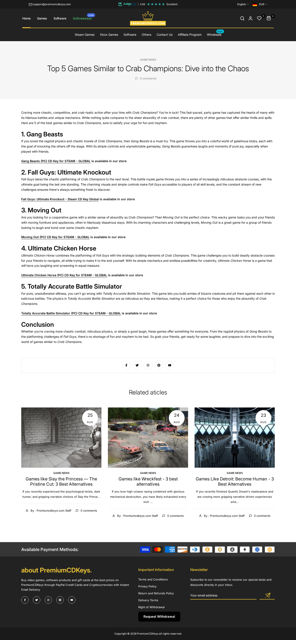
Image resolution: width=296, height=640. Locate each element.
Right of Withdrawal (151, 607)
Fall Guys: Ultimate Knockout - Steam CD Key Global (60, 199)
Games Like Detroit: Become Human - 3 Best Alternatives (235, 481)
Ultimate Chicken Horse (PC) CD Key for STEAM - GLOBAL (64, 275)
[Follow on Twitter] (137, 365)
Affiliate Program (190, 34)
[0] (259, 18)
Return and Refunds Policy (156, 593)
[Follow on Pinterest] (159, 365)
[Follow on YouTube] (169, 365)
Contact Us (164, 34)
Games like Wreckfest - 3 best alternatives (148, 481)
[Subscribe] (267, 596)
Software (60, 18)
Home (26, 18)
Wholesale (215, 34)
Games (42, 18)
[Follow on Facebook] (126, 365)
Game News (148, 59)
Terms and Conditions (153, 579)
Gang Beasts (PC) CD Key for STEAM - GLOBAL (56, 161)
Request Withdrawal (159, 616)
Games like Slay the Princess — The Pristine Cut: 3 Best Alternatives (61, 481)
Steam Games (84, 34)
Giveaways (85, 17)
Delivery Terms (148, 600)
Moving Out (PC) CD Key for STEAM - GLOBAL (55, 237)
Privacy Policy (147, 586)
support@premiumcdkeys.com (52, 4)
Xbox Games (109, 34)
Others (146, 34)
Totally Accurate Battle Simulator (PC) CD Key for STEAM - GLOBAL (71, 313)
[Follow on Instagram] (148, 365)
